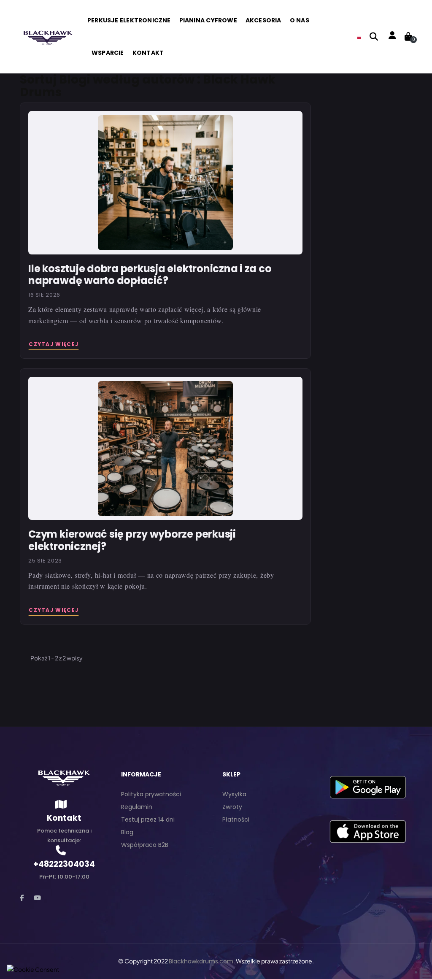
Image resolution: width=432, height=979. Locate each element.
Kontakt (64, 818)
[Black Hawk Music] (47, 36)
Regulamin (136, 807)
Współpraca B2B (144, 845)
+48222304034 (64, 864)
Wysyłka (234, 794)
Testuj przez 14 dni (148, 819)
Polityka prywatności (151, 794)
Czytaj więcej (53, 344)
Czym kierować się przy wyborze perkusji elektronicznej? (132, 540)
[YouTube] (37, 898)
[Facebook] (22, 898)
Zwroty (232, 807)
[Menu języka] (359, 36)
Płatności (235, 819)
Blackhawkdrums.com (201, 961)
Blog (127, 832)
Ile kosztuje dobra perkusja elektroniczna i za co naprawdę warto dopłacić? (149, 274)
